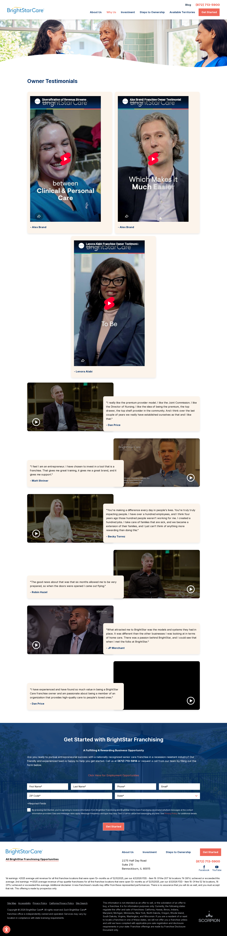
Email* (164, 786)
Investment (128, 12)
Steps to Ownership (152, 12)
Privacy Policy (171, 813)
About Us (96, 12)
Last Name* (79, 786)
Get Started (209, 12)
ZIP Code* (34, 795)
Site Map (11, 903)
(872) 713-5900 (208, 4)
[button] (70, 407)
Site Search (82, 903)
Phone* (121, 786)
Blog (188, 4)
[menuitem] (96, 12)
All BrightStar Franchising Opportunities (32, 859)
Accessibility (24, 903)
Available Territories (182, 12)
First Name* (35, 786)
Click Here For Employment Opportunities (113, 775)
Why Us (111, 12)
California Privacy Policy (61, 903)
